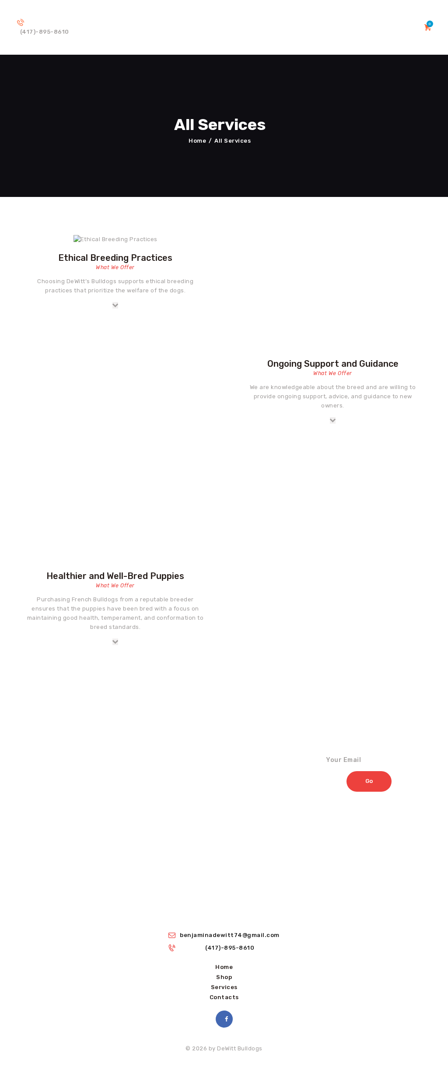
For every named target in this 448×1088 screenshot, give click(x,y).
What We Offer (115, 267)
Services (224, 987)
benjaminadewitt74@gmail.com (230, 935)
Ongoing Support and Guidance (333, 363)
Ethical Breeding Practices (115, 258)
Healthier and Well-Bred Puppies (115, 576)
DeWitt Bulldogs (239, 1048)
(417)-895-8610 (229, 947)
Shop (224, 977)
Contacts (224, 997)
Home (197, 140)
